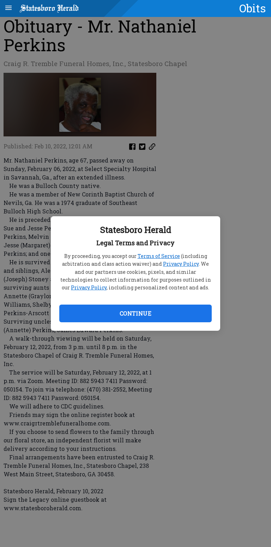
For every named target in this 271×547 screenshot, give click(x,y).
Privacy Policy (181, 263)
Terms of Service (159, 256)
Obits (252, 8)
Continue (135, 313)
